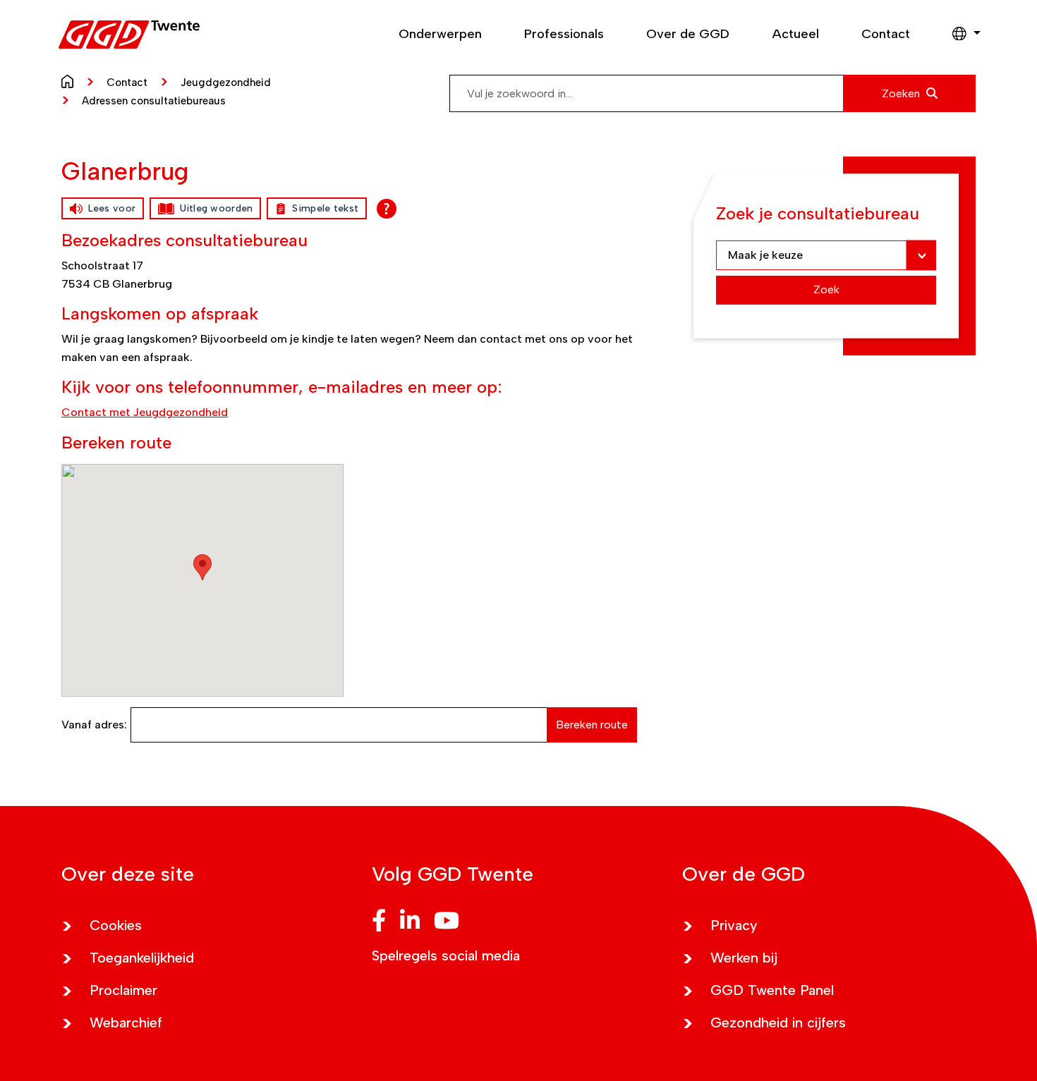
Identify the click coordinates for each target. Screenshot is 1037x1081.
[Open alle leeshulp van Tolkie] (386, 209)
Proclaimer (123, 990)
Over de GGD (687, 34)
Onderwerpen (440, 34)
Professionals (564, 34)
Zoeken (902, 93)
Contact (885, 34)
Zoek (826, 289)
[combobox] (712, 93)
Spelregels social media (446, 955)
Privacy (734, 925)
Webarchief (126, 1022)
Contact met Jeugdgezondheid (144, 412)
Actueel (795, 34)
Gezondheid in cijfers (778, 1022)
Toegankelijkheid (142, 957)
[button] (959, 34)
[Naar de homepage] (70, 80)
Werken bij (743, 957)
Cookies (116, 925)
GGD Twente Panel (772, 990)
